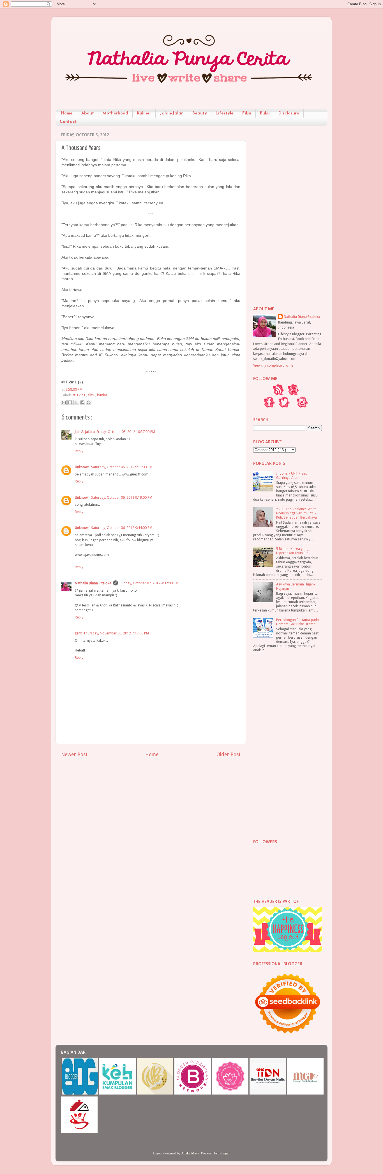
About (87, 113)
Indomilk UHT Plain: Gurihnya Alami (291, 475)
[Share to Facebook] (82, 402)
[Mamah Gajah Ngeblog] (305, 1093)
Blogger (223, 1153)
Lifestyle (225, 113)
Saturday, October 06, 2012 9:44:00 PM (121, 528)
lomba (102, 395)
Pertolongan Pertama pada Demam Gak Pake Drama (297, 622)
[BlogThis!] (70, 402)
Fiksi (246, 113)
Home (67, 113)
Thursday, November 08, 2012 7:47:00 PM (116, 633)
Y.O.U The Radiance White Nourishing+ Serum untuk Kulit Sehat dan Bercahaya (296, 513)
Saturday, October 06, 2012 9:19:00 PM (121, 497)
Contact (68, 122)
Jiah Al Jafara (85, 432)
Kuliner (144, 113)
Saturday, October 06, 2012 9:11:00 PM (121, 467)
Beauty (199, 113)
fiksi (91, 395)
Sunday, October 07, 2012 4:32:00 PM (149, 583)
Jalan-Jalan (172, 113)
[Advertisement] (287, 214)
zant (78, 633)
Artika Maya (190, 1153)
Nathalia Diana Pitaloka (93, 583)
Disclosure (288, 113)
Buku (265, 113)
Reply (79, 451)
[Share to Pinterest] (88, 402)
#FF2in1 (79, 395)
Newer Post (74, 754)
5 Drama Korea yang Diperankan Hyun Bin (292, 551)
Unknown (82, 467)
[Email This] (64, 402)
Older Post (228, 754)
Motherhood (115, 113)
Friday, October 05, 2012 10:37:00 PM (125, 432)
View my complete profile (273, 365)
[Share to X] (76, 402)
